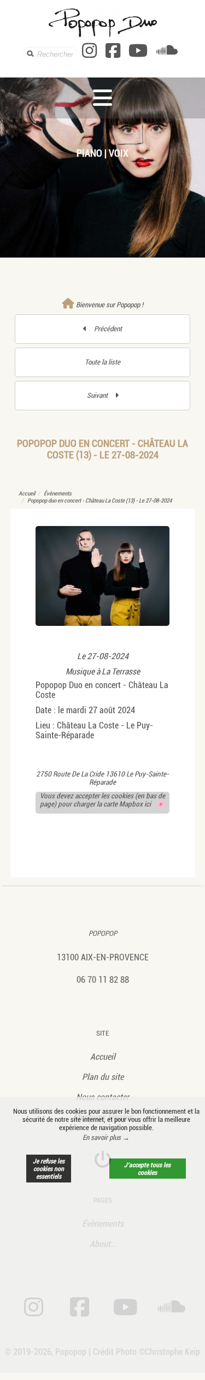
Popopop (103, 933)
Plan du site (103, 1077)
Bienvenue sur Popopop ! (108, 305)
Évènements (58, 493)
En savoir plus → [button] (106, 1137)
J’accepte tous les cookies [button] (147, 1168)
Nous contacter (102, 1097)
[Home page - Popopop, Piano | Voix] (103, 22)
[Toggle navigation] (102, 97)
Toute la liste (102, 362)
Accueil (27, 493)
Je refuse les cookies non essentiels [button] (49, 1168)
